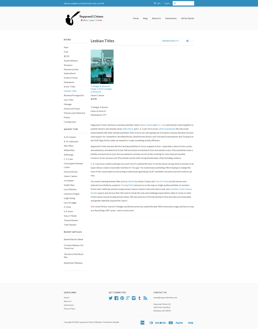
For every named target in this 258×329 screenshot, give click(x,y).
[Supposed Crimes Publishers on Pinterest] (122, 299)
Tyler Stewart (70, 224)
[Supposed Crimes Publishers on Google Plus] (128, 299)
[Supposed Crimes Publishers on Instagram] (134, 299)
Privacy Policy (69, 309)
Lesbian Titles (70, 91)
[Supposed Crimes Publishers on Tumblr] (140, 299)
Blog (145, 18)
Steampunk (69, 82)
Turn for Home (162, 181)
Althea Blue (69, 150)
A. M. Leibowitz (71, 141)
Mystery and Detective (74, 113)
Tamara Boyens (71, 220)
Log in (167, 3)
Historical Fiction (72, 108)
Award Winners (71, 60)
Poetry (67, 117)
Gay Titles (68, 99)
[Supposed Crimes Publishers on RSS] (145, 299)
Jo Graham (69, 180)
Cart (158, 3)
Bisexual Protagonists (74, 95)
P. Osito (67, 207)
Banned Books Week (73, 239)
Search (66, 297)
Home (136, 18)
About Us (156, 18)
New (66, 47)
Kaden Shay (69, 185)
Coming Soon (70, 121)
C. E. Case (68, 159)
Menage (67, 104)
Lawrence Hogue (71, 193)
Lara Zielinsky (70, 189)
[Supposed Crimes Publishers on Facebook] (116, 299)
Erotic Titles (69, 86)
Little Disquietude (166, 128)
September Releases (73, 263)
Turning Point (127, 185)
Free (66, 51)
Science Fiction (71, 77)
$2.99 (66, 56)
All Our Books (187, 18)
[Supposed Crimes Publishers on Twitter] (111, 299)
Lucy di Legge (70, 202)
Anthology (69, 154)
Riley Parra (128, 128)
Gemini (131, 181)
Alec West (68, 145)
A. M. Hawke (70, 137)
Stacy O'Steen (70, 215)
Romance (68, 65)
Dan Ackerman (71, 171)
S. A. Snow (68, 211)
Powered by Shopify (111, 322)
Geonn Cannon (70, 176)
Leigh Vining (69, 198)
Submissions (171, 18)
